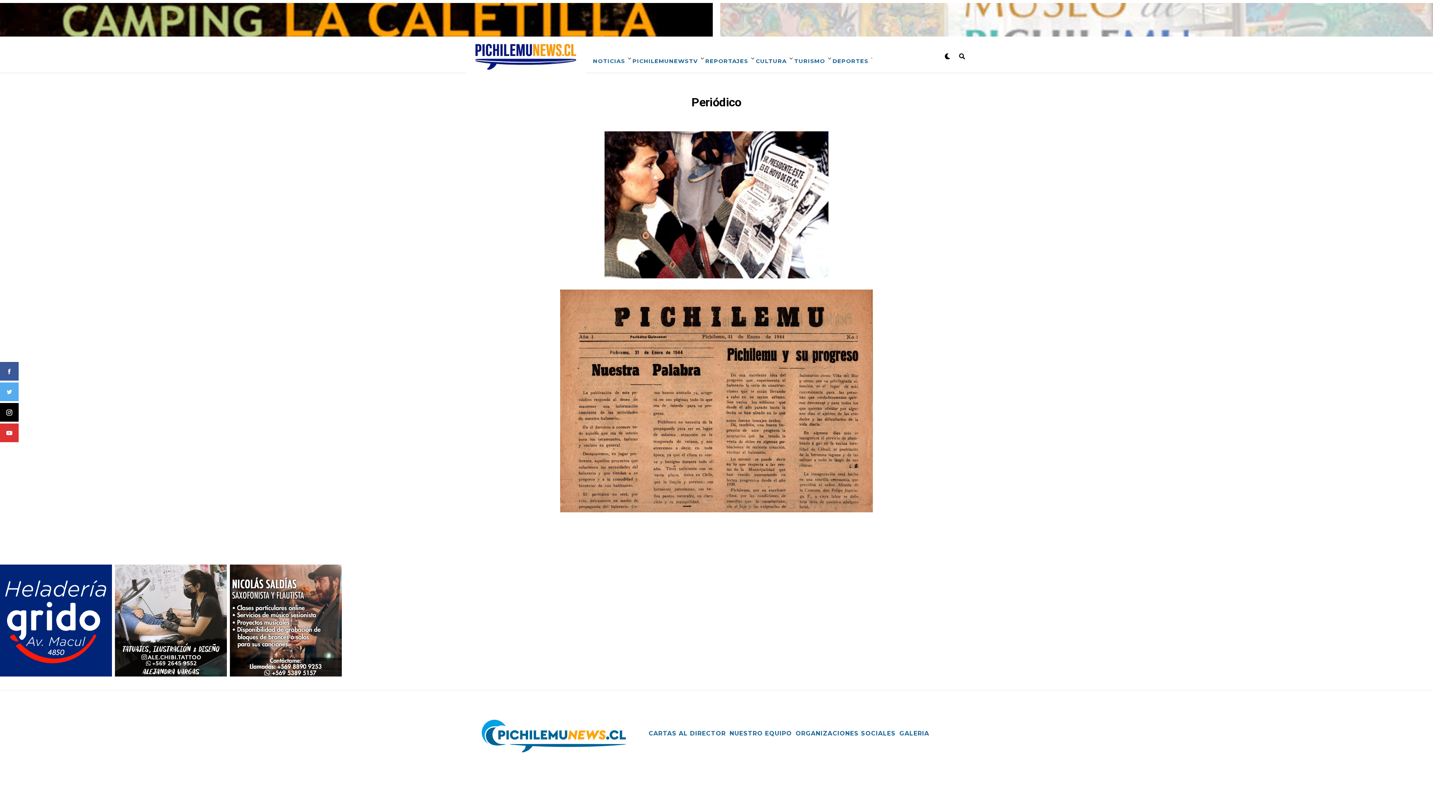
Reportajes (726, 61)
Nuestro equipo (761, 733)
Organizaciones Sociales (846, 733)
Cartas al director (687, 733)
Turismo (809, 61)
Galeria (914, 733)
